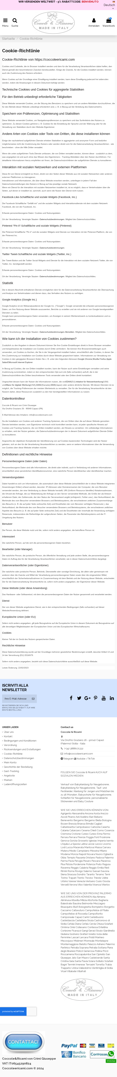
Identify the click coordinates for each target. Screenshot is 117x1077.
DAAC (39, 385)
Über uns (9, 732)
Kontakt (8, 736)
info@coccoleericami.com (78, 753)
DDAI (53, 385)
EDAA (68, 382)
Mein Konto (10, 762)
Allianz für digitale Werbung (18, 385)
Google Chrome (85, 359)
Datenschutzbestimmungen (52, 219)
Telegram (68, 758)
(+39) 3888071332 (73, 748)
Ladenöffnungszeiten (15, 784)
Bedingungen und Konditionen (20, 740)
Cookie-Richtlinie (13, 753)
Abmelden (69, 332)
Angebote (9, 775)
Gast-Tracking (11, 771)
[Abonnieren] (33, 699)
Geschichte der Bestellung (18, 766)
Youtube (80, 758)
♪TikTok (90, 758)
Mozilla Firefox (99, 359)
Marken (8, 780)
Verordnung (10, 745)
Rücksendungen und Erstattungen (22, 749)
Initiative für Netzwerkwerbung (89, 382)
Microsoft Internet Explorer (21, 362)
